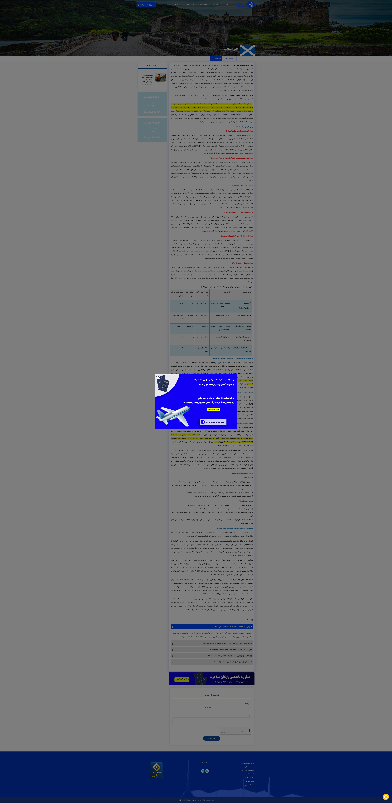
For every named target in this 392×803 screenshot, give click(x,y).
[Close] (158, 377)
